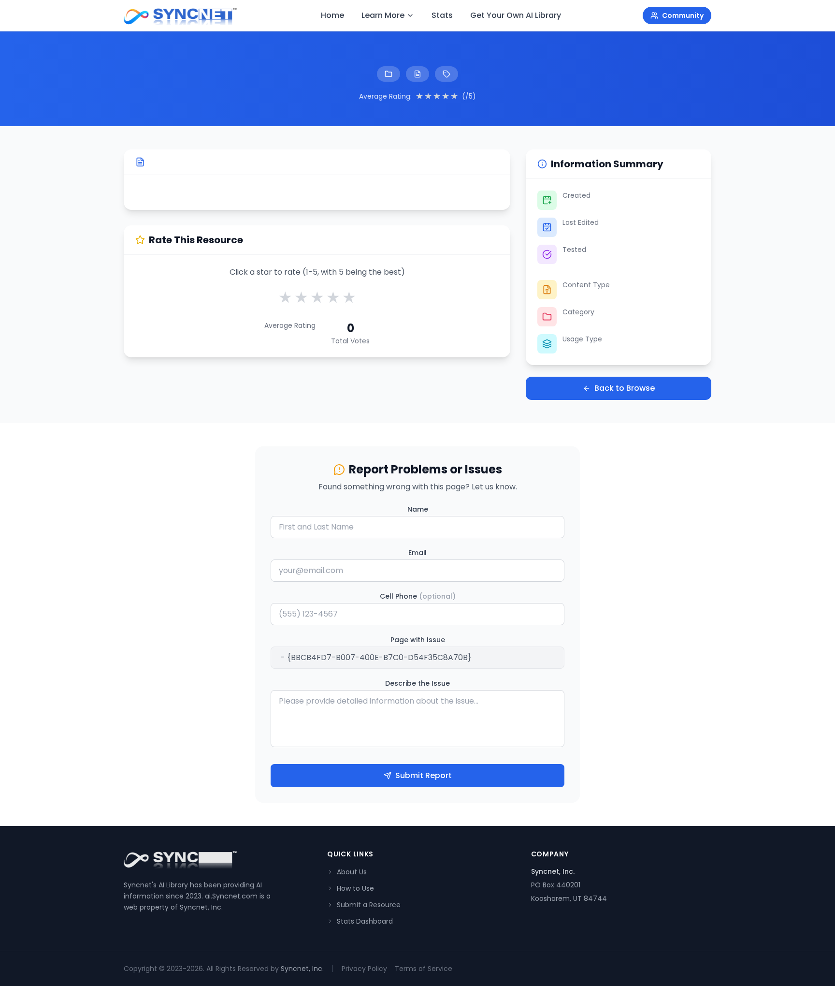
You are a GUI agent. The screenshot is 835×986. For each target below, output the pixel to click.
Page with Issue (417, 640)
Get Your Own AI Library (515, 15)
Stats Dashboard (365, 921)
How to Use (355, 888)
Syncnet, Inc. (302, 968)
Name (417, 509)
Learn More (382, 15)
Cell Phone (418, 596)
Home (332, 15)
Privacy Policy (364, 968)
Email (417, 553)
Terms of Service (423, 968)
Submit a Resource (369, 905)
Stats (442, 15)
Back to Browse (624, 388)
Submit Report (423, 775)
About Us (352, 872)
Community (683, 15)
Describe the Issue (417, 683)
